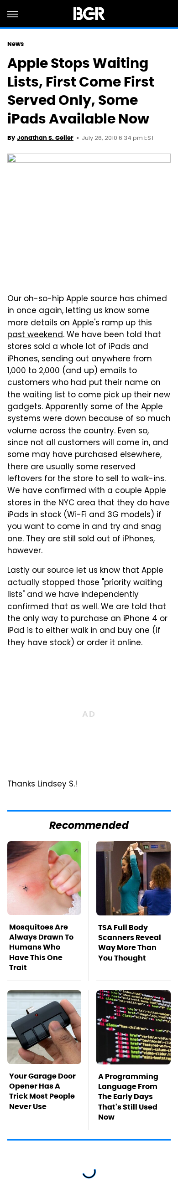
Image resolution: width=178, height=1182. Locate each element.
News (15, 44)
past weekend (35, 335)
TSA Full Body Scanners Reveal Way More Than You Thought (129, 943)
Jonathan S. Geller (45, 138)
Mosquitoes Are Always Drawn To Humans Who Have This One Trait (41, 947)
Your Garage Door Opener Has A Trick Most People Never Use (42, 1091)
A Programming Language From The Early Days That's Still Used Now (128, 1097)
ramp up (119, 323)
